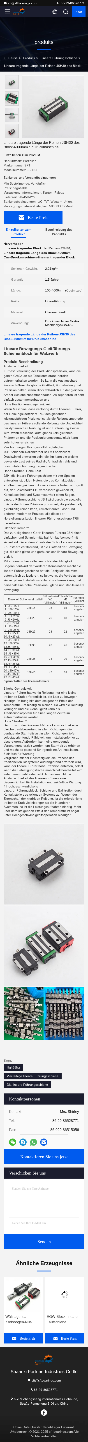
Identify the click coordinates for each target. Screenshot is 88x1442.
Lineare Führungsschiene (59, 58)
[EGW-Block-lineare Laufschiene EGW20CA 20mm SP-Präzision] (64, 1294)
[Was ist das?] (33, 1142)
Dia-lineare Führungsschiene (27, 1084)
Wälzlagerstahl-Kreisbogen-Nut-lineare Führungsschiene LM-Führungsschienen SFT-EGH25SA (22, 1320)
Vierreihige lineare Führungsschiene (32, 1076)
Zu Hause (11, 58)
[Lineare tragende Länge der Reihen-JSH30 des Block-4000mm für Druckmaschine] (53, 106)
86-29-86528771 (72, 3)
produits (29, 58)
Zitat (79, 12)
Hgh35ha (13, 1067)
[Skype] (23, 1142)
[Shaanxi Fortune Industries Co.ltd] (22, 11)
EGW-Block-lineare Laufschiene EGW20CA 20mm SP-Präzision (64, 1320)
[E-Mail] (44, 1142)
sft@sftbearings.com (22, 3)
